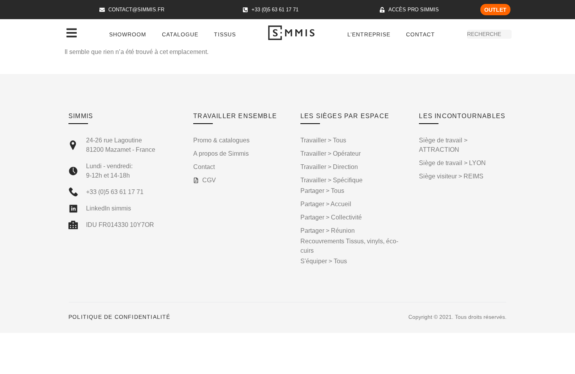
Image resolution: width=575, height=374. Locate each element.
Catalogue (180, 34)
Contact (420, 34)
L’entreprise (368, 34)
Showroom (127, 34)
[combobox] (489, 34)
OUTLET (495, 10)
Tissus (225, 34)
